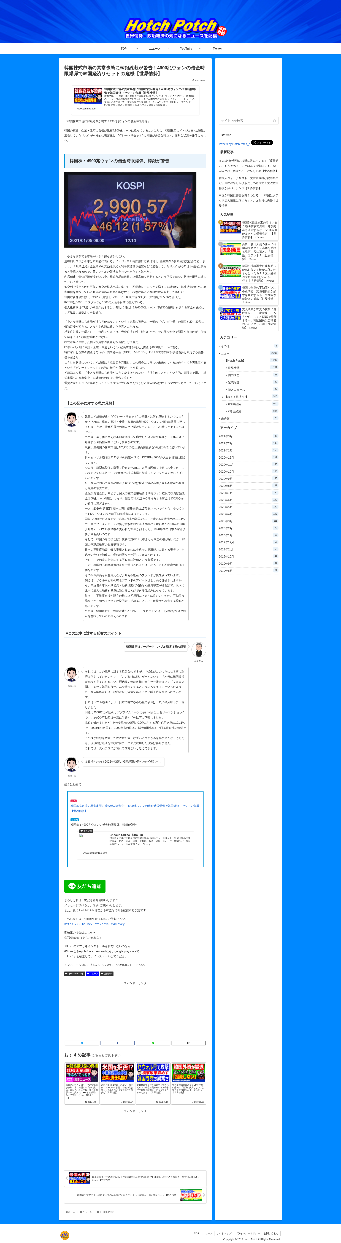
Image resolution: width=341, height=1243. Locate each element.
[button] (275, 121)
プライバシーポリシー (247, 1233)
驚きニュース (252, 389)
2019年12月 (248, 542)
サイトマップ (223, 1233)
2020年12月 (248, 457)
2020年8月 (248, 485)
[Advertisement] (135, 1011)
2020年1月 (248, 535)
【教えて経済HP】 (250, 396)
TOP (196, 1233)
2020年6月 (248, 500)
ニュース (94, 973)
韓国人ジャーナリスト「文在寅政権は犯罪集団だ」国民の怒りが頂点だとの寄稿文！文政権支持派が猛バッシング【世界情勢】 (248, 183)
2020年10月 (248, 471)
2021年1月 (248, 450)
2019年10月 (248, 556)
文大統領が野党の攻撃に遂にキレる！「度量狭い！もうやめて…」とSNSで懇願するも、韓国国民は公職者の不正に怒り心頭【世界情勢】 (248, 166)
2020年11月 (248, 464)
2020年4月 (248, 514)
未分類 (249, 418)
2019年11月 (248, 549)
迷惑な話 (252, 382)
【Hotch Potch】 (76, 973)
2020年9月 (248, 478)
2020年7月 (248, 492)
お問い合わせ (271, 1233)
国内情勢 (252, 375)
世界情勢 (108, 973)
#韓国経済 (252, 411)
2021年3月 (248, 436)
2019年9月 (248, 563)
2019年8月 (248, 570)
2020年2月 (248, 528)
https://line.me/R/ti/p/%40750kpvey (94, 924)
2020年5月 (248, 506)
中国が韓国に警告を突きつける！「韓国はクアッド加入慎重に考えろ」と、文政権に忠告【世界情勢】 (248, 200)
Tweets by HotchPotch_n (234, 144)
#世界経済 (252, 404)
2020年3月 (248, 521)
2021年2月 (248, 443)
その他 (249, 346)
